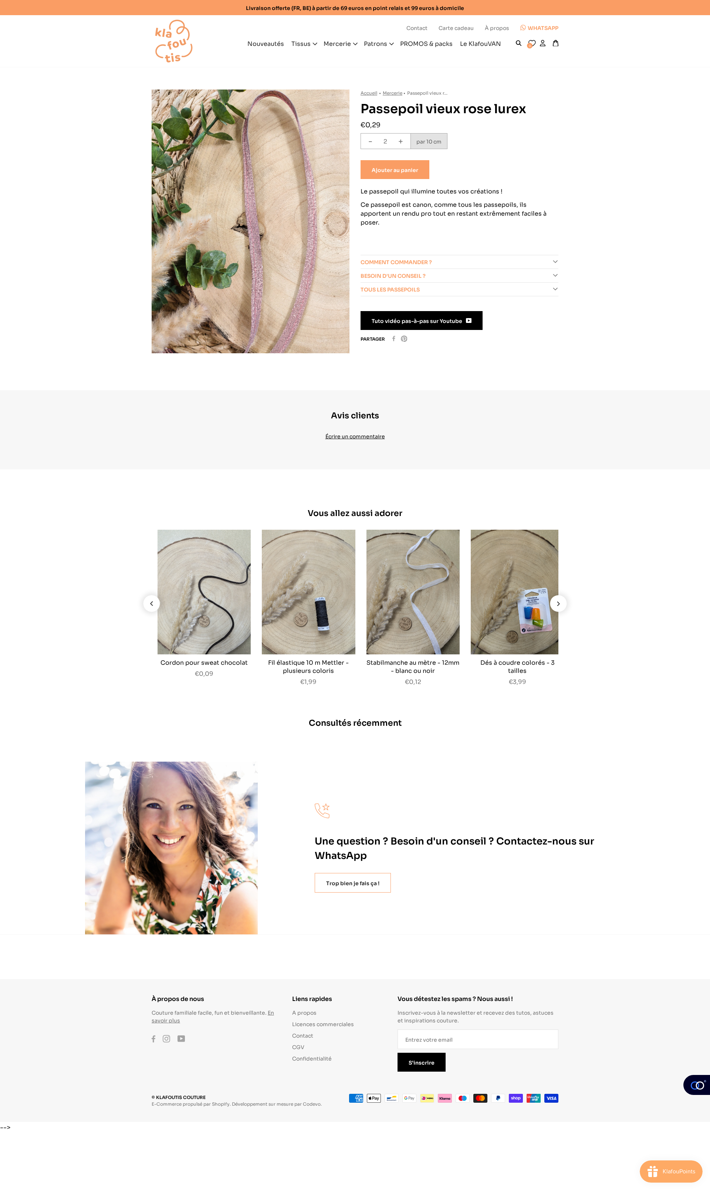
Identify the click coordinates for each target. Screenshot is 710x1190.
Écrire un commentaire (355, 436)
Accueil (369, 93)
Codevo (312, 1103)
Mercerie (392, 93)
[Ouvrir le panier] (555, 43)
